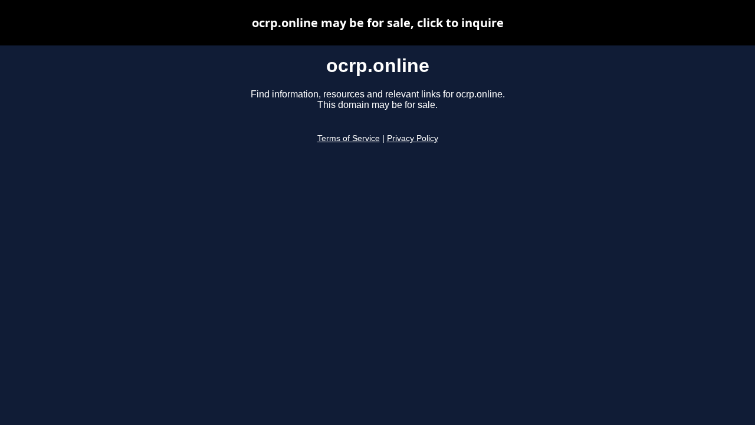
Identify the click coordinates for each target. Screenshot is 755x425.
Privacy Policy (412, 138)
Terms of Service (348, 138)
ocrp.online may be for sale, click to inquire (378, 23)
